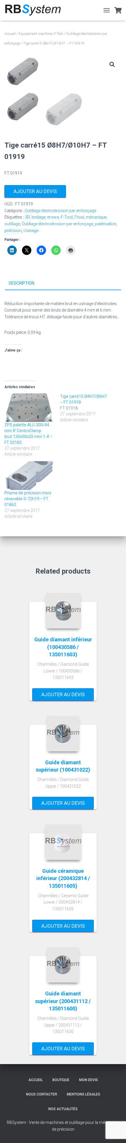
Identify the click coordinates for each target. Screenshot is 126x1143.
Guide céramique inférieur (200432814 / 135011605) (63, 878)
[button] (112, 64)
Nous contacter (41, 1094)
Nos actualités (63, 1109)
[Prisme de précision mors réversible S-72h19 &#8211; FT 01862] (29, 475)
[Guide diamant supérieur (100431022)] (63, 733)
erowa (53, 217)
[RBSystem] (34, 10)
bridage (38, 217)
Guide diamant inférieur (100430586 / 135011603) (63, 646)
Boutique (60, 1080)
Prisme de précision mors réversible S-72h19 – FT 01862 (27, 499)
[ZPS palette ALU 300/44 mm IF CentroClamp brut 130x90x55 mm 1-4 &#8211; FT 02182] (29, 407)
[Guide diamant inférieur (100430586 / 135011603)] (63, 610)
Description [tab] (21, 283)
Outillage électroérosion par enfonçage (60, 210)
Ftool (79, 217)
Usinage (30, 230)
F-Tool (67, 217)
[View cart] (118, 10)
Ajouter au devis (35, 191)
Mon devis (88, 1080)
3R (27, 217)
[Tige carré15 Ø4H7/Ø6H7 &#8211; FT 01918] (88, 408)
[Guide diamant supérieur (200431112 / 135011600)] (63, 965)
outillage (12, 224)
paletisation (105, 224)
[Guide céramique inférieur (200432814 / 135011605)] (63, 842)
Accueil (10, 34)
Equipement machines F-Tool (41, 34)
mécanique (96, 217)
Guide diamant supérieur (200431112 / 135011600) (63, 1000)
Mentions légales (83, 1094)
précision (13, 230)
